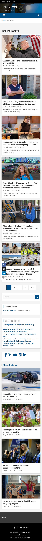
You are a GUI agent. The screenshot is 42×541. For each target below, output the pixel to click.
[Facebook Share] (4, 265)
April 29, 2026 (7, 66)
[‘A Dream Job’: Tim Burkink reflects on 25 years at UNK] (21, 46)
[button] (3, 277)
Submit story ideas (9, 311)
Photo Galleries (10, 365)
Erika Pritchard (17, 470)
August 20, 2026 (8, 399)
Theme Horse (23, 535)
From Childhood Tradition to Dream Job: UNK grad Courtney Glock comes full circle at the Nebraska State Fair (20, 185)
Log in (4, 517)
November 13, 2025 (9, 147)
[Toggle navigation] (4, 15)
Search (37, 297)
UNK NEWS (9, 7)
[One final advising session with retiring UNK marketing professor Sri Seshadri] (21, 87)
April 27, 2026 (7, 106)
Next (32, 287)
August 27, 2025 (8, 190)
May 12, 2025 (7, 233)
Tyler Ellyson (17, 66)
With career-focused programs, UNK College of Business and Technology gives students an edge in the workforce (21, 271)
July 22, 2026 (7, 506)
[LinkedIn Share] (4, 273)
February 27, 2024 (9, 276)
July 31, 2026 (7, 470)
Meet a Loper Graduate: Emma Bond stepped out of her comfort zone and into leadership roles (20, 228)
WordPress (27, 538)
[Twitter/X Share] (4, 269)
